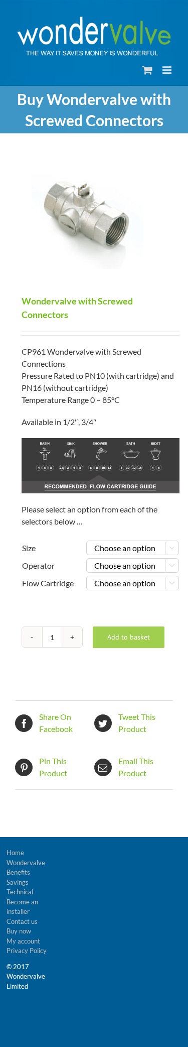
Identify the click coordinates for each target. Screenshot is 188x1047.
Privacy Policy (27, 951)
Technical (20, 892)
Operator (38, 565)
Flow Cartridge (48, 583)
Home (15, 853)
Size (29, 548)
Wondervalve (26, 863)
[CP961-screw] (94, 215)
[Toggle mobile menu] (167, 70)
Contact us (22, 921)
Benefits (18, 872)
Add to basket (128, 637)
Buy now (19, 931)
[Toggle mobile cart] (147, 70)
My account (23, 941)
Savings (18, 882)
